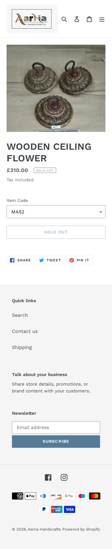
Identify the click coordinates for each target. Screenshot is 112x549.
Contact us (25, 331)
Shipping (22, 347)
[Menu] (102, 18)
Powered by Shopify (81, 529)
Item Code (17, 200)
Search (20, 315)
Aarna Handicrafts (44, 529)
